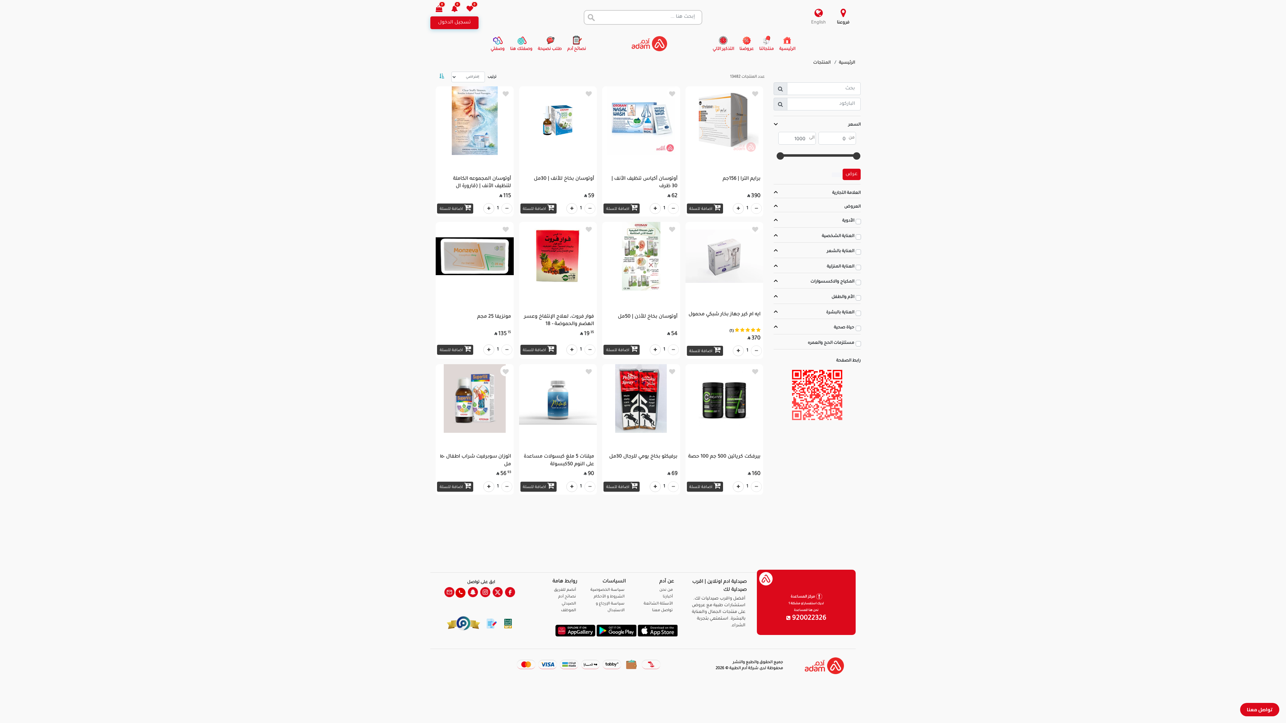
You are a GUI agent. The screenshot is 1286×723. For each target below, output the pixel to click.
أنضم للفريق (565, 590)
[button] (458, 9)
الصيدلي (569, 604)
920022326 (808, 618)
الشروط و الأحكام (609, 597)
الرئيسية (847, 63)
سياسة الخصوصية (607, 590)
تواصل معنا (1260, 709)
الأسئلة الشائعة (658, 604)
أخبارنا (668, 597)
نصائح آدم (567, 597)
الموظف (568, 611)
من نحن (666, 590)
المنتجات (822, 63)
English (818, 22)
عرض (852, 174)
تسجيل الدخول (454, 22)
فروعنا (843, 22)
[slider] (856, 156)
